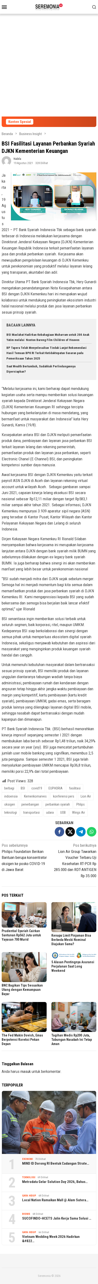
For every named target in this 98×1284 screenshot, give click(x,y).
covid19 (36, 788)
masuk (25, 1071)
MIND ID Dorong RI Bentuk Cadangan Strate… (55, 1163)
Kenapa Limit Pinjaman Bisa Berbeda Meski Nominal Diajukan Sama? (71, 940)
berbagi (9, 788)
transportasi (31, 812)
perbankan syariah (57, 804)
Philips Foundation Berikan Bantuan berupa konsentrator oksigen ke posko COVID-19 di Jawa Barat (24, 857)
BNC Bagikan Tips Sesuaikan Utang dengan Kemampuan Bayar (22, 989)
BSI (23, 788)
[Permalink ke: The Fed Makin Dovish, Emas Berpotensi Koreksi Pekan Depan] (24, 1017)
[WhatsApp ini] (91, 832)
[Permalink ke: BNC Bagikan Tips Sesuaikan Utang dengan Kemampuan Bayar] (24, 967)
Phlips (80, 804)
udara (50, 812)
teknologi (10, 812)
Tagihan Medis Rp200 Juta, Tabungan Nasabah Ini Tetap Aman (71, 1039)
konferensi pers (63, 796)
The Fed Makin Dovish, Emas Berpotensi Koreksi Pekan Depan (22, 1039)
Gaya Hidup (29, 1195)
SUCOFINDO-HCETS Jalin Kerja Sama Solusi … (56, 1218)
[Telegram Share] (81, 832)
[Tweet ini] (70, 832)
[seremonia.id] (49, 6)
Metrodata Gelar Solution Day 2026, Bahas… (55, 1182)
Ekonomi (27, 1159)
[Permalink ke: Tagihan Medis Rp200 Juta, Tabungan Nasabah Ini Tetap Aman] (73, 1017)
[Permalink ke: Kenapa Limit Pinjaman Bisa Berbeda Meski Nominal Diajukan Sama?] (73, 917)
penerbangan (30, 804)
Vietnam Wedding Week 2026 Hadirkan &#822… (51, 1239)
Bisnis (26, 1214)
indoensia (11, 796)
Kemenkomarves (35, 796)
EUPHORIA (56, 788)
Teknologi (28, 1177)
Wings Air (78, 812)
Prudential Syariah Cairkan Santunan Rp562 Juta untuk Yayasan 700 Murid (21, 935)
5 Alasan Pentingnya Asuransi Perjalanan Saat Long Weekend (72, 966)
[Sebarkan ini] (59, 832)
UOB (63, 812)
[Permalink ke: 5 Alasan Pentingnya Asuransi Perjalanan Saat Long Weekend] (73, 955)
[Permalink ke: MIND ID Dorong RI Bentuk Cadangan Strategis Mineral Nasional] (49, 1122)
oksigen (9, 804)
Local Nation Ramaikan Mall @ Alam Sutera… (55, 1200)
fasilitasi (75, 788)
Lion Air (86, 796)
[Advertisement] (49, 65)
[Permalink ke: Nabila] (6, 160)
